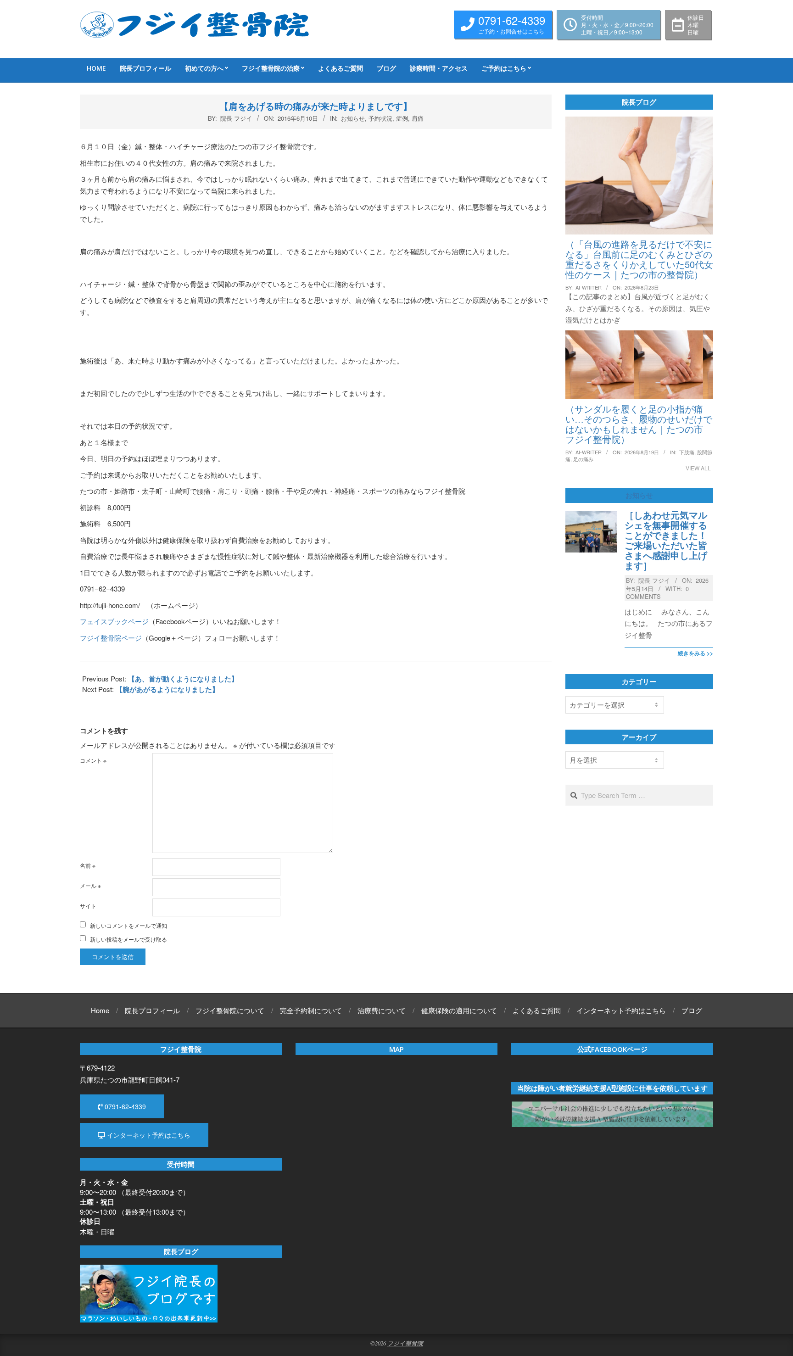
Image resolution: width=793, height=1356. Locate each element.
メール (90, 885)
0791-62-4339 (124, 1106)
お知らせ (353, 118)
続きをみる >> (695, 653)
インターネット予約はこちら (147, 1134)
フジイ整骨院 (405, 1343)
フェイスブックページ (114, 621)
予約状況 (380, 118)
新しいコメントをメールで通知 (128, 925)
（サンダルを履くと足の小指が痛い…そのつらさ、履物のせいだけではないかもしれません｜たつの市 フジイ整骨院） (638, 424)
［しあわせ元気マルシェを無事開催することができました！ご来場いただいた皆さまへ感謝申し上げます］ (666, 540)
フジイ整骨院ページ (111, 637)
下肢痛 (686, 452)
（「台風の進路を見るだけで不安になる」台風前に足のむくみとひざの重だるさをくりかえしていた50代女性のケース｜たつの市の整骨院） (639, 259)
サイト (88, 906)
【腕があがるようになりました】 (167, 689)
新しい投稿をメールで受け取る (128, 939)
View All (698, 468)
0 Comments (657, 592)
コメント (93, 760)
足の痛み (583, 459)
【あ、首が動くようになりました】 (183, 679)
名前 (87, 865)
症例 (402, 118)
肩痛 (418, 118)
